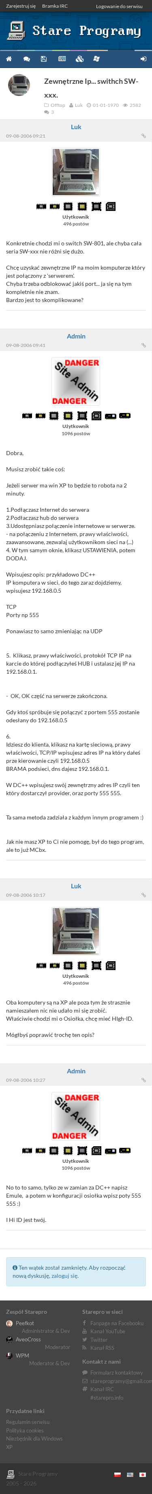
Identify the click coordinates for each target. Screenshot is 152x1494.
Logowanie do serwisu (119, 6)
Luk (76, 126)
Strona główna (8, 58)
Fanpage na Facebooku (116, 1323)
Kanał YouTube (107, 1331)
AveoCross (28, 1339)
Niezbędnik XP (97, 58)
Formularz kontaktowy (116, 1372)
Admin (76, 336)
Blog (61, 58)
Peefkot (24, 1323)
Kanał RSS (102, 1348)
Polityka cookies (25, 1430)
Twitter (98, 1340)
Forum (26, 58)
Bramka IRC (55, 6)
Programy (43, 58)
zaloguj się (64, 1275)
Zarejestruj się (21, 6)
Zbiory (78, 58)
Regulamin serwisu (27, 1422)
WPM (22, 1355)
